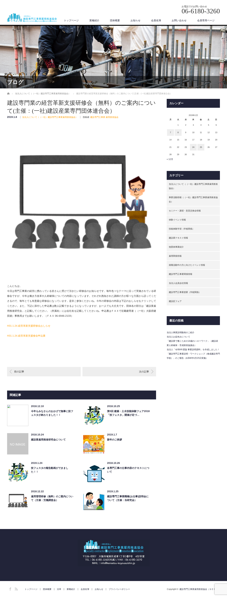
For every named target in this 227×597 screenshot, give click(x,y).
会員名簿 (156, 20)
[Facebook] (9, 588)
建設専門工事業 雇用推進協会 (104, 117)
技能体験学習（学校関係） (181, 229)
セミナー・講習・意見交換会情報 (185, 210)
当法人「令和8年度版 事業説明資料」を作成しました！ (193, 349)
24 (193, 147)
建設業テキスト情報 (178, 238)
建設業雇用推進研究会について (48, 439)
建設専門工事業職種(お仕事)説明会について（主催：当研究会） (128, 498)
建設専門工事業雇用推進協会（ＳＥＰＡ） (199, 589)
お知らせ (135, 20)
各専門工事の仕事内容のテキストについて (128, 470)
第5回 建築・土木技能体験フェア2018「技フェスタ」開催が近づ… (128, 413)
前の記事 (19, 371)
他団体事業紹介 (176, 247)
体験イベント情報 (177, 220)
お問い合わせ (179, 20)
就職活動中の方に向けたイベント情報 (187, 265)
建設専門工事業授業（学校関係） (185, 292)
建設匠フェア (175, 301)
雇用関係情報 (175, 256)
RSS (15, 588)
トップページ (71, 20)
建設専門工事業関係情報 (180, 274)
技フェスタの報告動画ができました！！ (49, 470)
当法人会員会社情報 (178, 283)
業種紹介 (94, 20)
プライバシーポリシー (119, 589)
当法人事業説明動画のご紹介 (180, 332)
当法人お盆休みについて (178, 337)
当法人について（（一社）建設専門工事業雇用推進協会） (49, 117)
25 (201, 147)
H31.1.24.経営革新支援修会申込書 (26, 335)
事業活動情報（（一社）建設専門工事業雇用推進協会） (193, 199)
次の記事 (144, 371)
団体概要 (115, 20)
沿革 (59, 589)
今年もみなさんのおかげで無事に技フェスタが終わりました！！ (52, 413)
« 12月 (170, 159)
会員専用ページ (206, 20)
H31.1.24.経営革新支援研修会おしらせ (28, 325)
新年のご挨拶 (114, 439)
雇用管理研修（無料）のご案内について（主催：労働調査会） (52, 498)
